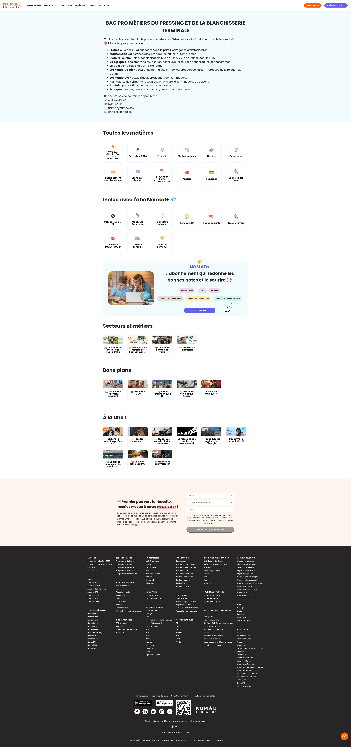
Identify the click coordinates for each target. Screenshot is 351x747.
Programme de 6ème (125, 561)
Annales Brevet (93, 586)
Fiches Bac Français (95, 632)
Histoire (149, 564)
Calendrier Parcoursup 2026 (249, 580)
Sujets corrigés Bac (245, 573)
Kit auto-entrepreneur (212, 645)
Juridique (241, 645)
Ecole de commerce (184, 577)
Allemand (150, 583)
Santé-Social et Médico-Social (250, 648)
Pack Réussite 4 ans (154, 598)
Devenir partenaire (183, 586)
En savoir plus (210, 523)
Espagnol (150, 580)
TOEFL (178, 642)
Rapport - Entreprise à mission (128, 611)
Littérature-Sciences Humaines (216, 564)
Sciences (207, 567)
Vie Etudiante (181, 598)
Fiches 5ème (92, 617)
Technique (241, 654)
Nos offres (313, 5)
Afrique (119, 604)
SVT (147, 570)
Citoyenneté (121, 601)
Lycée (69, 5)
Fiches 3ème (92, 623)
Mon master (242, 592)
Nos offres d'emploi (160, 696)
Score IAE (241, 683)
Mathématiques (152, 561)
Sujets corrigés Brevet (246, 570)
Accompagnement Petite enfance (218, 642)
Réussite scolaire (123, 592)
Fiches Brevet (92, 629)
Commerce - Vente (212, 626)
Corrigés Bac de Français (248, 577)
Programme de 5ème (125, 564)
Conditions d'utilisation (181, 696)
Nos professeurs (122, 586)
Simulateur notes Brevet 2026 (99, 564)
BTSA (148, 632)
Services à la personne (213, 639)
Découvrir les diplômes (185, 564)
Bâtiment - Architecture (213, 629)
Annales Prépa (93, 595)
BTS (147, 629)
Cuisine (207, 613)
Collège (59, 5)
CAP (147, 617)
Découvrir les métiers (184, 570)
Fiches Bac (92, 626)
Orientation (94, 5)
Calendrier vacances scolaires (250, 583)
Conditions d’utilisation (203, 740)
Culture (240, 642)
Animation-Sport (244, 639)
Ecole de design (183, 580)
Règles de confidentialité (204, 696)
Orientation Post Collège (247, 589)
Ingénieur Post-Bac (245, 658)
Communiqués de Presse (126, 629)
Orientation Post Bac (245, 586)
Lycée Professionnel (154, 623)
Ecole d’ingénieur (183, 583)
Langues (207, 583)
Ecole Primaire (151, 610)
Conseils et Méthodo (245, 561)
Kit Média (120, 632)
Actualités (120, 626)
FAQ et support (122, 623)
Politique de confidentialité (177, 740)
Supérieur (80, 5)
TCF (177, 626)
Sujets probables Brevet (247, 564)
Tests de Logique (244, 686)
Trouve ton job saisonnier (186, 611)
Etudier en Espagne (212, 601)
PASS (148, 651)
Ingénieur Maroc (244, 661)
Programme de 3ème (125, 570)
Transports (208, 617)
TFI (177, 623)
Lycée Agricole (152, 626)
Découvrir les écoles (184, 573)
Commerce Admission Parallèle (250, 667)
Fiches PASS (92, 645)
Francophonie (122, 608)
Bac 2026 (91, 567)
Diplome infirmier (153, 654)
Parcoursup (181, 561)
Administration (243, 636)
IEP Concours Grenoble (246, 677)
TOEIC (178, 639)
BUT (147, 636)
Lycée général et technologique (159, 620)
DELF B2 (179, 636)
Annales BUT (92, 598)
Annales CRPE (93, 601)
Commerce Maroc (245, 670)
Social (206, 577)
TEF (177, 629)
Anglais (149, 577)
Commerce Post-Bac (246, 664)
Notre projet (34, 5)
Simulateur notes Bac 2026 (98, 561)
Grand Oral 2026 (244, 596)
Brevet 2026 (92, 570)
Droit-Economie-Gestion (214, 561)
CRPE (239, 632)
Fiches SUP (91, 648)
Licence (149, 642)
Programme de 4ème (125, 567)
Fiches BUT (91, 642)
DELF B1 (179, 632)
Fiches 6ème (92, 613)
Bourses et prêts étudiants (187, 601)
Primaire (48, 5)
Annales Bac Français (96, 589)
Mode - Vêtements (211, 620)
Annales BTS (92, 592)
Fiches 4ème (92, 620)
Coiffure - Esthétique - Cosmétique (218, 623)
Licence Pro (150, 645)
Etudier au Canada (212, 595)
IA (117, 589)
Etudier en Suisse (211, 598)
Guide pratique (243, 620)
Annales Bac (92, 582)
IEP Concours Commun (247, 673)
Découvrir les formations (186, 567)
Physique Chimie (153, 573)
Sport (118, 598)
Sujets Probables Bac (246, 567)
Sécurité (240, 651)
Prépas (148, 639)
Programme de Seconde (126, 573)
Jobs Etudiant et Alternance (187, 608)
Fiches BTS (91, 636)
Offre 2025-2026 (152, 595)
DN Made (149, 648)
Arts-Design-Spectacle (213, 570)
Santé (206, 573)
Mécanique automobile (213, 636)
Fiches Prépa (92, 639)
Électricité (207, 632)
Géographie (151, 567)
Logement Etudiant (184, 604)
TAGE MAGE (242, 680)
